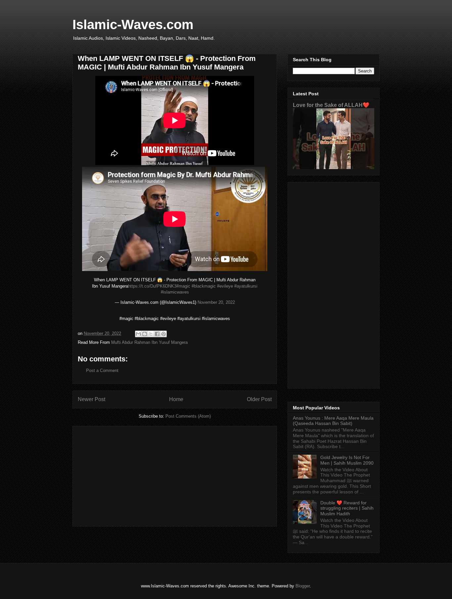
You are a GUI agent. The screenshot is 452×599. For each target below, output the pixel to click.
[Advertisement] (175, 475)
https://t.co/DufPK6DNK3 (152, 286)
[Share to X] (151, 334)
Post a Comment (102, 370)
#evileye (225, 286)
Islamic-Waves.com (133, 24)
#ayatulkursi (245, 286)
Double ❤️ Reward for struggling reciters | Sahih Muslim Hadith (347, 508)
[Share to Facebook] (157, 334)
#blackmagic (204, 286)
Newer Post (91, 399)
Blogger (302, 585)
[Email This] (138, 334)
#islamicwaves (175, 292)
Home (176, 399)
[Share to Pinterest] (163, 334)
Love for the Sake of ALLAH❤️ (331, 105)
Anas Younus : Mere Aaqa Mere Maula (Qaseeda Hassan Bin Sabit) (333, 420)
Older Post (259, 399)
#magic (183, 286)
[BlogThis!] (144, 334)
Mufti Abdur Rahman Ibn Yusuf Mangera (149, 342)
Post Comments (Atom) (188, 416)
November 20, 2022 (216, 302)
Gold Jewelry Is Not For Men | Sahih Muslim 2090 (347, 460)
